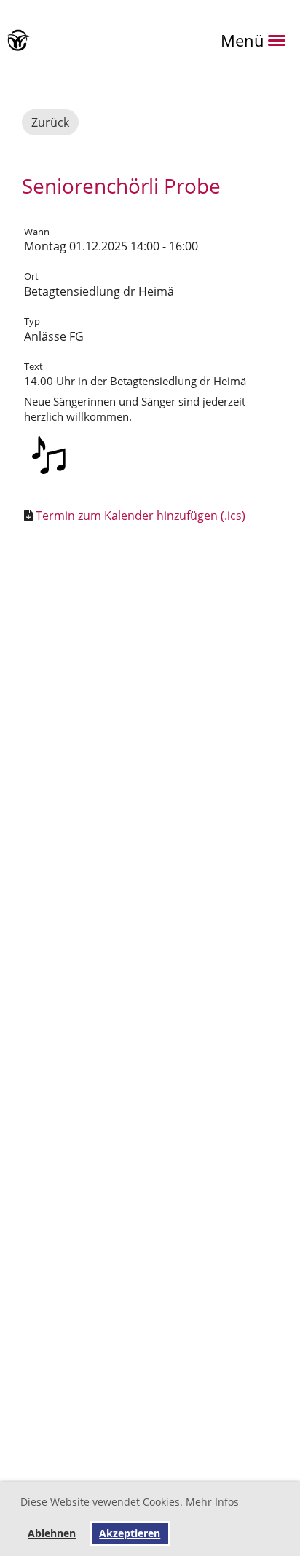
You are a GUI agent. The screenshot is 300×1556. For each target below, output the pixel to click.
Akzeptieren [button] (129, 1533)
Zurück (50, 122)
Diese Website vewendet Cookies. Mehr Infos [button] (129, 1502)
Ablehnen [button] (52, 1533)
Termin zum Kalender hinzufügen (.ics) (140, 516)
